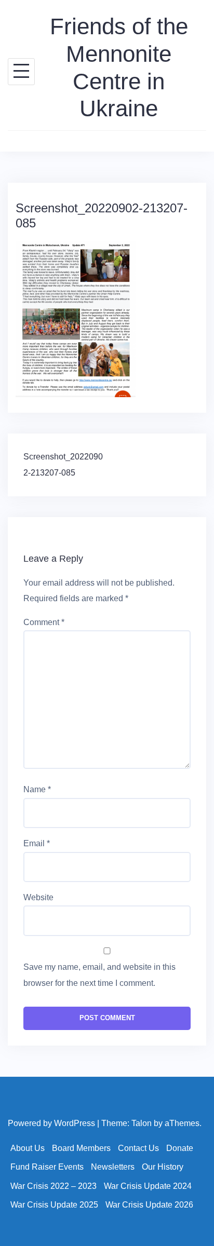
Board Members (81, 1148)
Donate (179, 1148)
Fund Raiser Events (47, 1166)
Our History (162, 1166)
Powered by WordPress (51, 1123)
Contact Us (138, 1148)
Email (36, 843)
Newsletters (113, 1166)
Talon (141, 1123)
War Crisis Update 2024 (148, 1186)
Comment (43, 622)
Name (37, 789)
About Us (27, 1148)
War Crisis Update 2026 (149, 1204)
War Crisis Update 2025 (54, 1204)
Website (38, 897)
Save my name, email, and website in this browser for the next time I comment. (99, 975)
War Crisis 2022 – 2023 (53, 1186)
